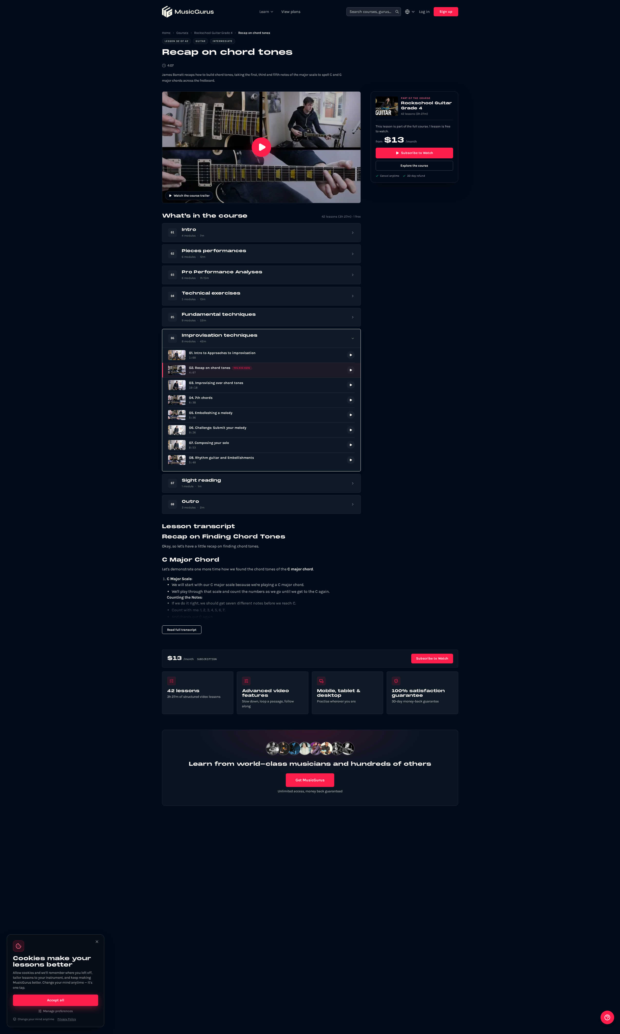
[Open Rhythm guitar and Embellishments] (261, 460)
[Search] (397, 11)
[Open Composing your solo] (261, 445)
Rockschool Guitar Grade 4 (213, 32)
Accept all (55, 1000)
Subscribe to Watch (417, 153)
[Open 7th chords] (261, 400)
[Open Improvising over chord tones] (261, 385)
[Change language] (410, 11)
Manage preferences (58, 1011)
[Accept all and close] (97, 941)
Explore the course (414, 165)
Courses (182, 32)
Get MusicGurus (310, 780)
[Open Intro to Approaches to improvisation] (261, 355)
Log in (424, 11)
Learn (264, 11)
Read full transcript (181, 630)
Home (166, 32)
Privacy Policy (66, 1019)
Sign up (445, 12)
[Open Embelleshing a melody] (261, 415)
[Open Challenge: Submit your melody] (261, 430)
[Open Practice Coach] (607, 1017)
